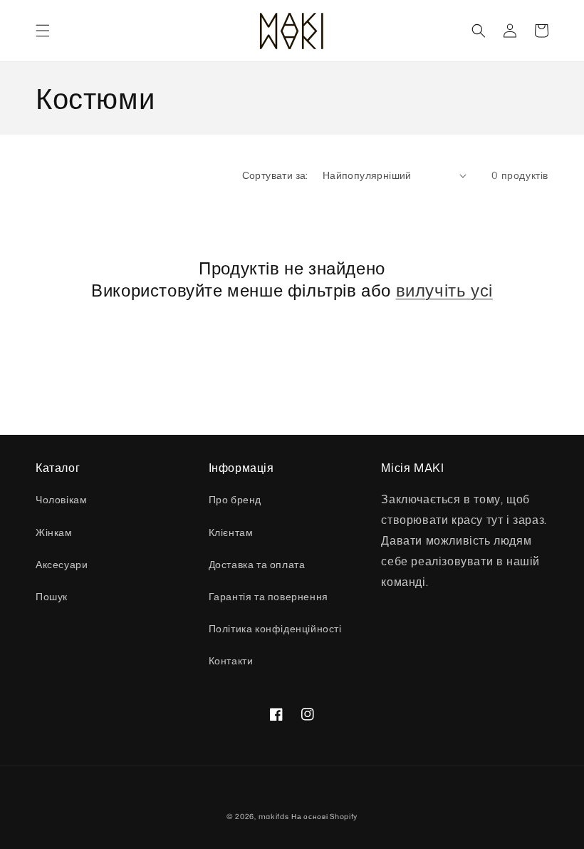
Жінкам (54, 532)
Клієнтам (231, 532)
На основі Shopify (324, 816)
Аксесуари (62, 564)
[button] (42, 30)
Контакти (231, 660)
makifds (274, 816)
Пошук (52, 596)
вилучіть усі (444, 290)
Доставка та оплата (257, 564)
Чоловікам (61, 499)
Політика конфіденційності (275, 628)
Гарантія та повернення (268, 596)
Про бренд (235, 499)
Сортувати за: (275, 175)
